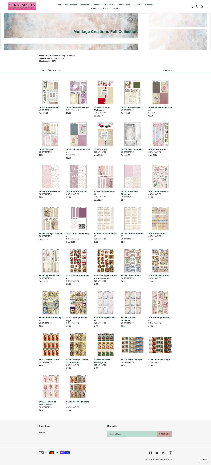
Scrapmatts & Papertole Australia (161, 459)
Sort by (42, 70)
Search (42, 432)
